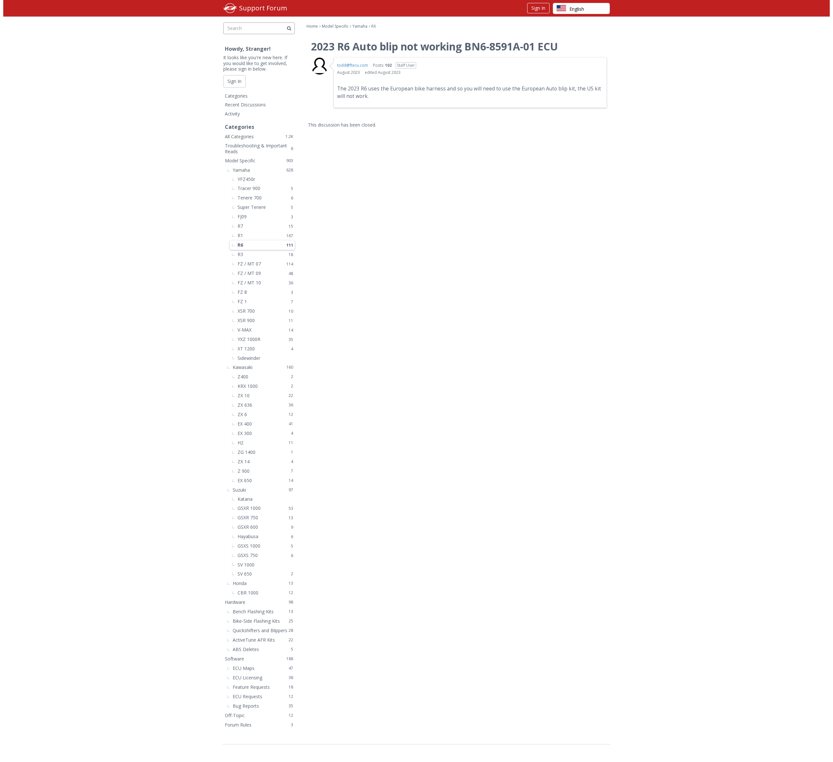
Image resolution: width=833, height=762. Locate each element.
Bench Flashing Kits (263, 611)
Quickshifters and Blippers (263, 630)
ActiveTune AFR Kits (263, 640)
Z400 (265, 377)
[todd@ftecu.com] (319, 66)
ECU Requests (263, 696)
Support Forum (263, 8)
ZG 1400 (265, 452)
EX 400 (265, 424)
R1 (265, 235)
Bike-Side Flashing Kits (263, 621)
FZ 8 (265, 292)
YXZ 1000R (265, 339)
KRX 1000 (265, 386)
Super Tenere (265, 207)
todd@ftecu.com (352, 65)
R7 (265, 226)
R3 (265, 254)
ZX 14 (265, 461)
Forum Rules (259, 725)
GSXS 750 (265, 555)
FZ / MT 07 (265, 264)
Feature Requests (263, 687)
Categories (236, 96)
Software (259, 659)
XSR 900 (265, 320)
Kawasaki (263, 367)
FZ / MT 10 (265, 282)
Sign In (538, 8)
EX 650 (265, 480)
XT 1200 (265, 349)
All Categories (259, 136)
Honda (263, 583)
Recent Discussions (245, 105)
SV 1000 (246, 565)
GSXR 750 (265, 517)
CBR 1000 (265, 593)
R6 (265, 245)
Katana (245, 499)
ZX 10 (265, 395)
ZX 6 (265, 414)
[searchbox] (259, 28)
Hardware (259, 602)
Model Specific (259, 160)
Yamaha (263, 170)
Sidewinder (249, 358)
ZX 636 (265, 405)
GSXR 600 (265, 527)
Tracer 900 (265, 188)
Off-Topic (259, 715)
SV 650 (265, 574)
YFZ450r (246, 179)
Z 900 (265, 471)
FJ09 (265, 216)
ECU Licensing (263, 677)
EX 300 (265, 433)
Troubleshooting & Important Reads (259, 149)
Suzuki (263, 490)
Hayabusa (265, 536)
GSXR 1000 (265, 508)
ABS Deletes (263, 649)
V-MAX (265, 330)
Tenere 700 (265, 198)
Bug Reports (263, 706)
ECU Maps (263, 668)
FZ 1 (265, 301)
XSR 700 (265, 311)
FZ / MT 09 (265, 273)
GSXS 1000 (265, 546)
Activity (232, 114)
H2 (265, 443)
